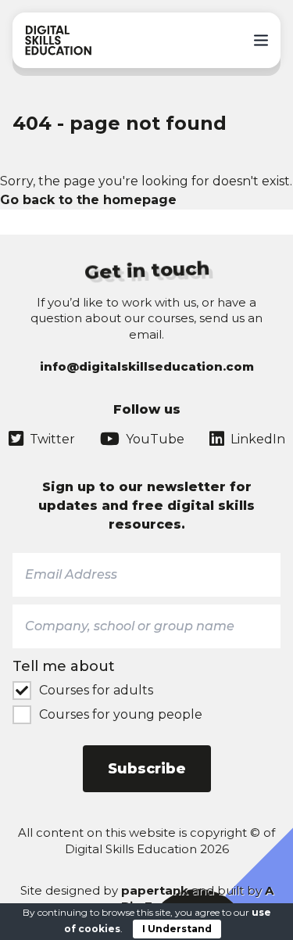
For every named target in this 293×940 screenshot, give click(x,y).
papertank (154, 890)
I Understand (177, 929)
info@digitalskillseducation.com (147, 366)
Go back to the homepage (88, 199)
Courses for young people (120, 714)
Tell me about (64, 666)
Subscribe (147, 768)
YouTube (155, 439)
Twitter (52, 439)
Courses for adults (96, 690)
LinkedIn (257, 439)
